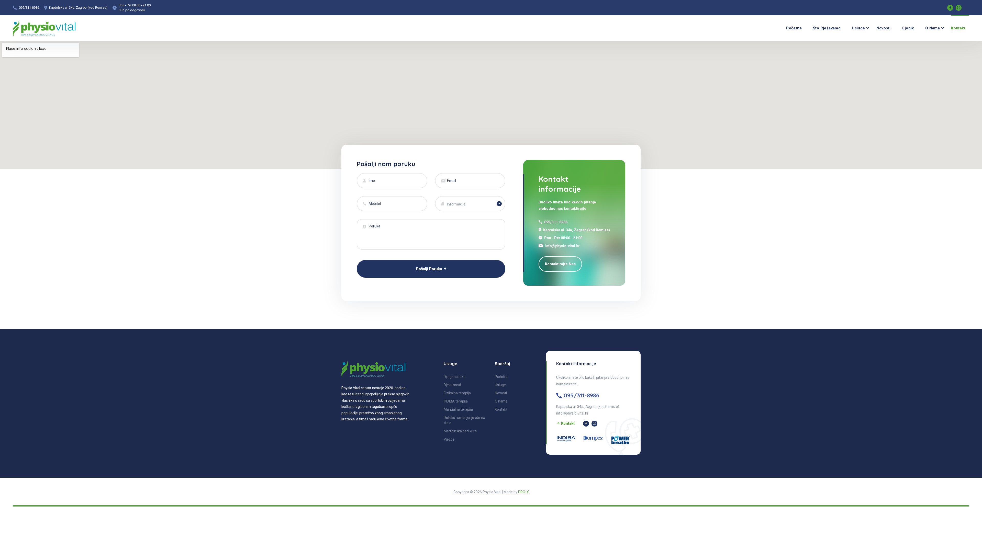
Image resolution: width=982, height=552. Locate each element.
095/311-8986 (29, 7)
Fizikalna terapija (457, 393)
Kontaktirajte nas (560, 264)
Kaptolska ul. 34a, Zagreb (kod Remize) (78, 7)
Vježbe (449, 439)
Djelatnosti (452, 385)
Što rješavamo (827, 28)
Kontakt (958, 28)
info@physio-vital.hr (562, 246)
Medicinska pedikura (460, 431)
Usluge (858, 28)
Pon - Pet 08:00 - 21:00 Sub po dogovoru (135, 7)
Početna (794, 28)
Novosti (883, 28)
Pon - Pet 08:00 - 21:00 (563, 238)
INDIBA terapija (456, 401)
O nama (932, 28)
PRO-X (523, 492)
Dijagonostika (454, 377)
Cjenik (908, 28)
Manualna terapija (458, 409)
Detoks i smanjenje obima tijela (464, 420)
